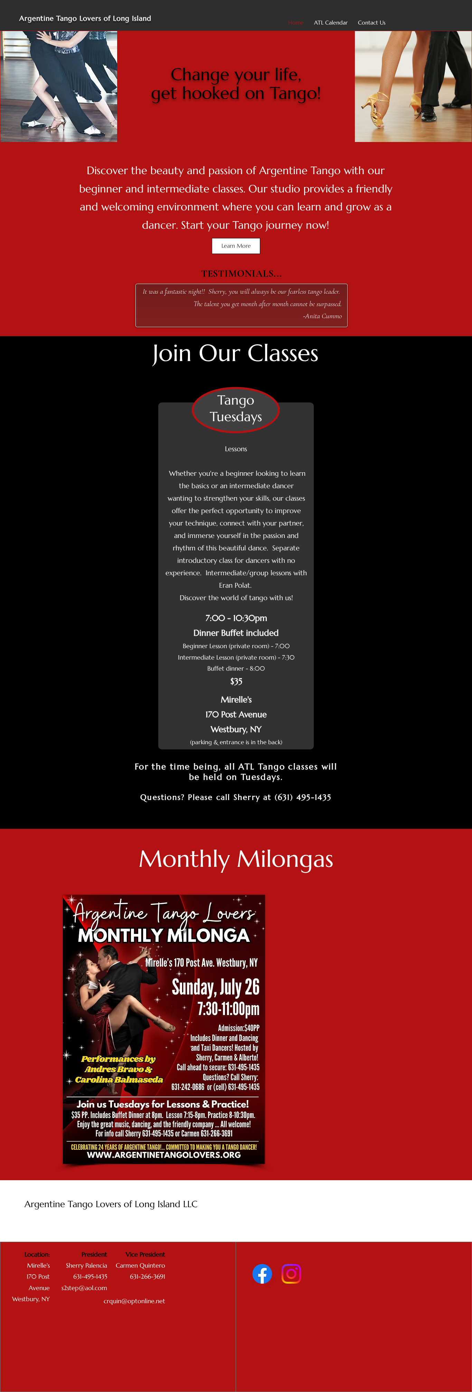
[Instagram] (291, 1274)
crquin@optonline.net (134, 1301)
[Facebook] (262, 1274)
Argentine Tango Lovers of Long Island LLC (111, 1204)
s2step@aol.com (84, 1288)
